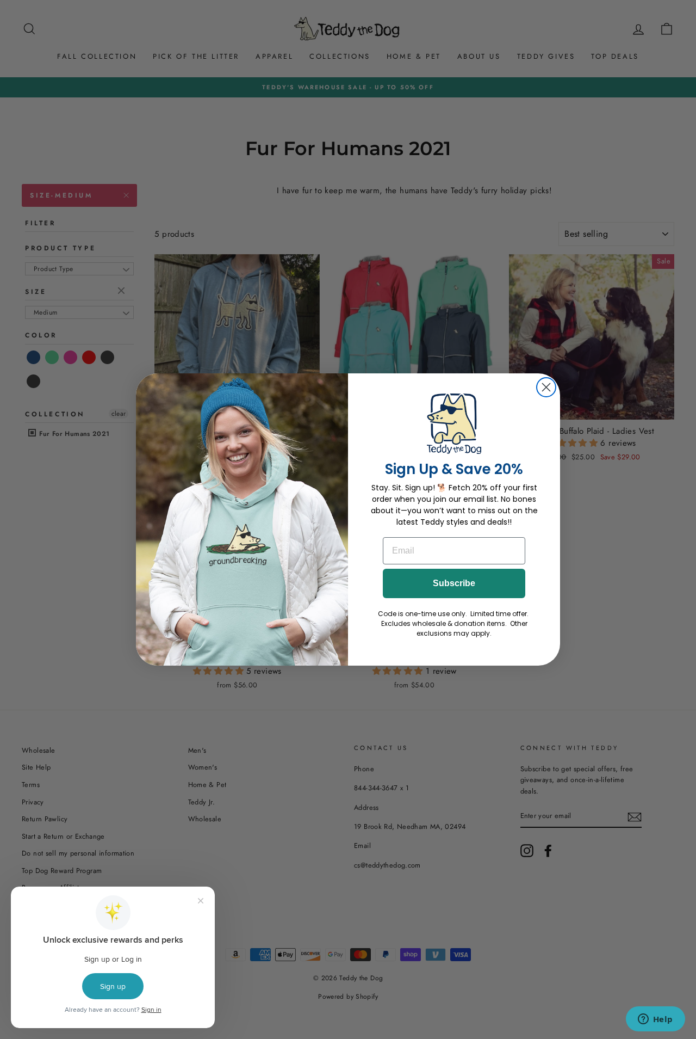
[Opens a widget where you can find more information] (655, 1020)
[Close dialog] (546, 387)
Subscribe (454, 583)
